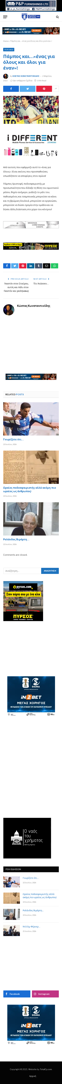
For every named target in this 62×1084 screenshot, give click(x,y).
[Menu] (5, 16)
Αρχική (32, 1076)
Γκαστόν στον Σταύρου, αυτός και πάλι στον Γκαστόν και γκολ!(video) (16, 287)
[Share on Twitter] (11, 89)
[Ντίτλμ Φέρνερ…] (11, 930)
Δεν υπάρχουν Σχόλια (22, 80)
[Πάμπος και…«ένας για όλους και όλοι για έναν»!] (31, 110)
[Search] (57, 16)
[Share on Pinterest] (44, 89)
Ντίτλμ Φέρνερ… (31, 927)
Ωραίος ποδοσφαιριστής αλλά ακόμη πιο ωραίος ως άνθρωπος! (29, 489)
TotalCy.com (46, 1069)
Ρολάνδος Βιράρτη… (16, 540)
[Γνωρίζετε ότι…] (31, 419)
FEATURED (8, 50)
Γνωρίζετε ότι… (13, 440)
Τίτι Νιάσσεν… (41, 284)
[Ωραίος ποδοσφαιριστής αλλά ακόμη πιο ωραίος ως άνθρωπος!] (31, 467)
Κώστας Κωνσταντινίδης (26, 76)
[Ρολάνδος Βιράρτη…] (31, 519)
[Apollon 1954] (31, 17)
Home (6, 41)
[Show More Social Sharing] (56, 89)
